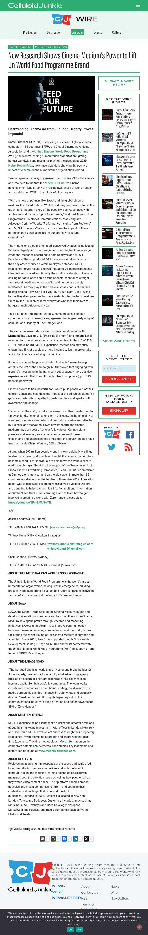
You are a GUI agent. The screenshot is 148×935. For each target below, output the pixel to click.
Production (29, 33)
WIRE (86, 20)
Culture (116, 32)
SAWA (33, 829)
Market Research (20, 47)
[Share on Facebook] (64, 839)
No (79, 929)
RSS (84, 898)
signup (119, 411)
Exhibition (77, 32)
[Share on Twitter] (86, 839)
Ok (70, 929)
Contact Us (89, 892)
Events (98, 32)
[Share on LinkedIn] (75, 839)
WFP (39, 829)
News (58, 886)
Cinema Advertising (22, 829)
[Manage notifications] (139, 927)
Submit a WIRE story (119, 83)
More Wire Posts (119, 341)
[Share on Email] (42, 839)
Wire (57, 892)
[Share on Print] (53, 839)
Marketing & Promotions (51, 47)
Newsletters (68, 898)
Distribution (54, 32)
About (85, 886)
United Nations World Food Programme (58, 829)
